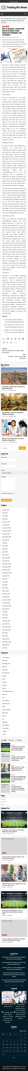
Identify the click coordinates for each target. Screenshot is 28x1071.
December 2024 (6, 564)
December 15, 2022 (14, 37)
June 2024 (5, 582)
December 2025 (6, 528)
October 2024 (6, 570)
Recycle (4, 716)
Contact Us (4, 801)
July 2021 (4, 648)
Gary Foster (6, 37)
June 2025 (5, 546)
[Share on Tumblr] (7, 342)
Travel (4, 734)
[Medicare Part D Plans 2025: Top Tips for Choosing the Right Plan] (14, 427)
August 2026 (5, 510)
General (4, 685)
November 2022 (6, 630)
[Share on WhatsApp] (19, 338)
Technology (5, 728)
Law (3, 697)
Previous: (13, 350)
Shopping (4, 722)
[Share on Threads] (11, 342)
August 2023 (5, 609)
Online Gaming (6, 709)
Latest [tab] (4, 740)
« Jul (13, 1057)
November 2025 (6, 531)
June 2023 (5, 615)
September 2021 (6, 642)
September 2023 (6, 606)
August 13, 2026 (10, 833)
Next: (17, 356)
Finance (4, 676)
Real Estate (5, 712)
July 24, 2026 (10, 915)
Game (3, 679)
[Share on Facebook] (8, 338)
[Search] (25, 13)
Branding (4, 660)
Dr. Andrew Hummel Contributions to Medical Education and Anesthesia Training (18, 789)
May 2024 (5, 585)
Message (3, 476)
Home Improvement (7, 691)
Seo (3, 719)
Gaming (4, 682)
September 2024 (6, 573)
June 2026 (5, 516)
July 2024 (4, 579)
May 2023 (5, 618)
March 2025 (5, 555)
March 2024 (5, 591)
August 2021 (5, 645)
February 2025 (6, 558)
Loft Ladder (5, 657)
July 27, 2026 (10, 887)
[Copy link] (15, 342)
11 (7, 1044)
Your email (4, 463)
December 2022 (6, 627)
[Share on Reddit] (3, 342)
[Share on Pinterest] (22, 338)
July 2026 (4, 513)
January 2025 (5, 561)
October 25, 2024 (13, 416)
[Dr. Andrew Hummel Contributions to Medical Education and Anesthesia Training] (5, 785)
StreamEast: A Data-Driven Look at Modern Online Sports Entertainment (18, 748)
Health (4, 688)
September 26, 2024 (13, 442)
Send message (6, 500)
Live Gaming (5, 700)
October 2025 (6, 534)
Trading (4, 731)
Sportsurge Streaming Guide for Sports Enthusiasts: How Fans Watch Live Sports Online (18, 779)
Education (5, 669)
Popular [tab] (11, 740)
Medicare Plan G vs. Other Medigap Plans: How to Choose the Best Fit (17, 768)
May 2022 (5, 633)
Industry (4, 694)
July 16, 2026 (10, 942)
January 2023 (5, 624)
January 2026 (5, 525)
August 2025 (5, 540)
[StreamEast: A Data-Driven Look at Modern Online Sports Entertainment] (5, 747)
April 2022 (5, 636)
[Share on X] (11, 338)
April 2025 (5, 552)
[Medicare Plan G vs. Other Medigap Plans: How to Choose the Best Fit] (5, 767)
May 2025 (5, 549)
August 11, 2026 (10, 860)
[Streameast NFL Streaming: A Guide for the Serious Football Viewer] (5, 755)
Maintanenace (6, 703)
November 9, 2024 (13, 390)
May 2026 (5, 519)
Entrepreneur (6, 672)
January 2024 (5, 597)
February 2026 (6, 522)
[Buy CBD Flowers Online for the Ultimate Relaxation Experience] (14, 402)
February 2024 (6, 594)
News (3, 706)
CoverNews (15, 1068)
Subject (3, 470)
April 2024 (5, 588)
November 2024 (6, 567)
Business (4, 666)
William (4, 833)
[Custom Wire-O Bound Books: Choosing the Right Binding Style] (14, 376)
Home (2, 804)
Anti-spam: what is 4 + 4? (7, 493)
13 (14, 1044)
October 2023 (6, 603)
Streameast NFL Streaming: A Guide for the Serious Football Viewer (18, 758)
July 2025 (4, 543)
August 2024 (5, 576)
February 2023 (6, 621)
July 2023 (4, 612)
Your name (4, 457)
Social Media (5, 725)
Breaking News (5, 26)
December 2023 (6, 600)
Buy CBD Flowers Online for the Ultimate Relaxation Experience (12, 413)
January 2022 (5, 639)
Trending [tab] (19, 740)
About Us (3, 799)
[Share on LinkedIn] (15, 338)
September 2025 (6, 537)
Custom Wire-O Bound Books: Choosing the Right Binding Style (13, 387)
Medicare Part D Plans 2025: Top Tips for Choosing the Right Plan (13, 439)
